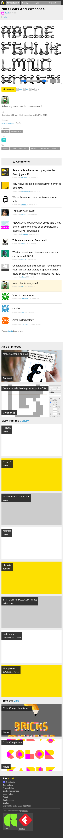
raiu (5, 17)
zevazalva (24, 298)
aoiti (22, 312)
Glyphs (6, 828)
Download (10, 89)
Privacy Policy (8, 788)
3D (4, 140)
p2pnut (23, 259)
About (5, 797)
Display (5, 131)
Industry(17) (44, 148)
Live (37, 3)
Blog (16, 700)
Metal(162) (55, 148)
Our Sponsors (8, 800)
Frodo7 (23, 214)
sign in (10, 331)
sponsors (24, 811)
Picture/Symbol (16, 131)
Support (52, 3)
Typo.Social (10, 782)
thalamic (24, 177)
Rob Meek (27, 806)
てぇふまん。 (25, 324)
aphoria (24, 204)
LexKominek (25, 191)
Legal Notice (8, 794)
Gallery (25, 3)
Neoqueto (24, 234)
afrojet (23, 277)
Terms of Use (8, 785)
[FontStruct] (2, 3)
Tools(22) (34, 148)
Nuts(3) (5, 148)
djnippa (23, 243)
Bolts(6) (13, 148)
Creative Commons (7, 123)
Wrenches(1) (23, 148)
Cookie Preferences (11, 791)
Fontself (22, 829)
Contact (6, 803)
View (53, 81)
